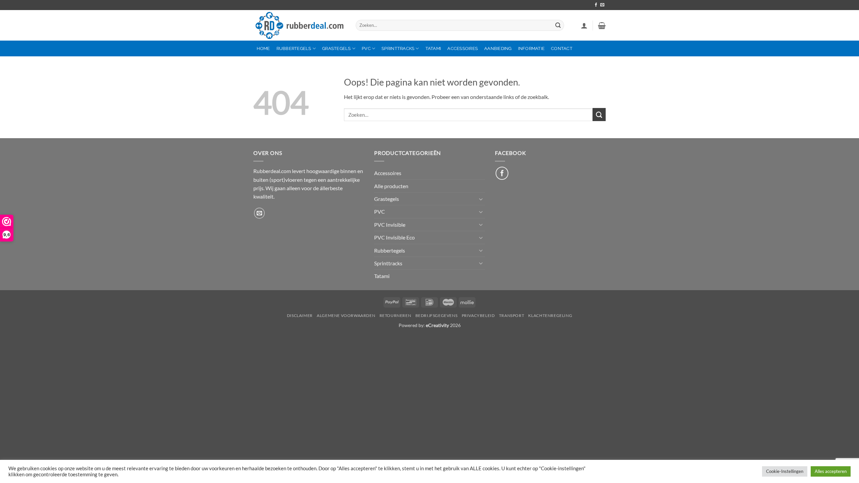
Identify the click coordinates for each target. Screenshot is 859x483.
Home (263, 48)
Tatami (433, 48)
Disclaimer (300, 315)
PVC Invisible (389, 224)
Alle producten (391, 186)
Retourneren (395, 315)
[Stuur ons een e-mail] (602, 5)
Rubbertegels (293, 48)
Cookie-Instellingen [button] (784, 471)
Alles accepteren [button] (831, 471)
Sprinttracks (398, 48)
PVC (366, 48)
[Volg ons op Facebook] (596, 5)
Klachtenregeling (550, 315)
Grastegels (336, 48)
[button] (584, 25)
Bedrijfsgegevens (436, 315)
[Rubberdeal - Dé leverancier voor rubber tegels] (299, 25)
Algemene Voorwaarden (346, 315)
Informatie (531, 48)
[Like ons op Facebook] (502, 173)
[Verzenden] (558, 25)
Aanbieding (498, 48)
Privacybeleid (478, 315)
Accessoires (462, 48)
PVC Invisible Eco (394, 237)
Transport (511, 315)
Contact (561, 48)
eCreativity (437, 325)
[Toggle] (481, 199)
